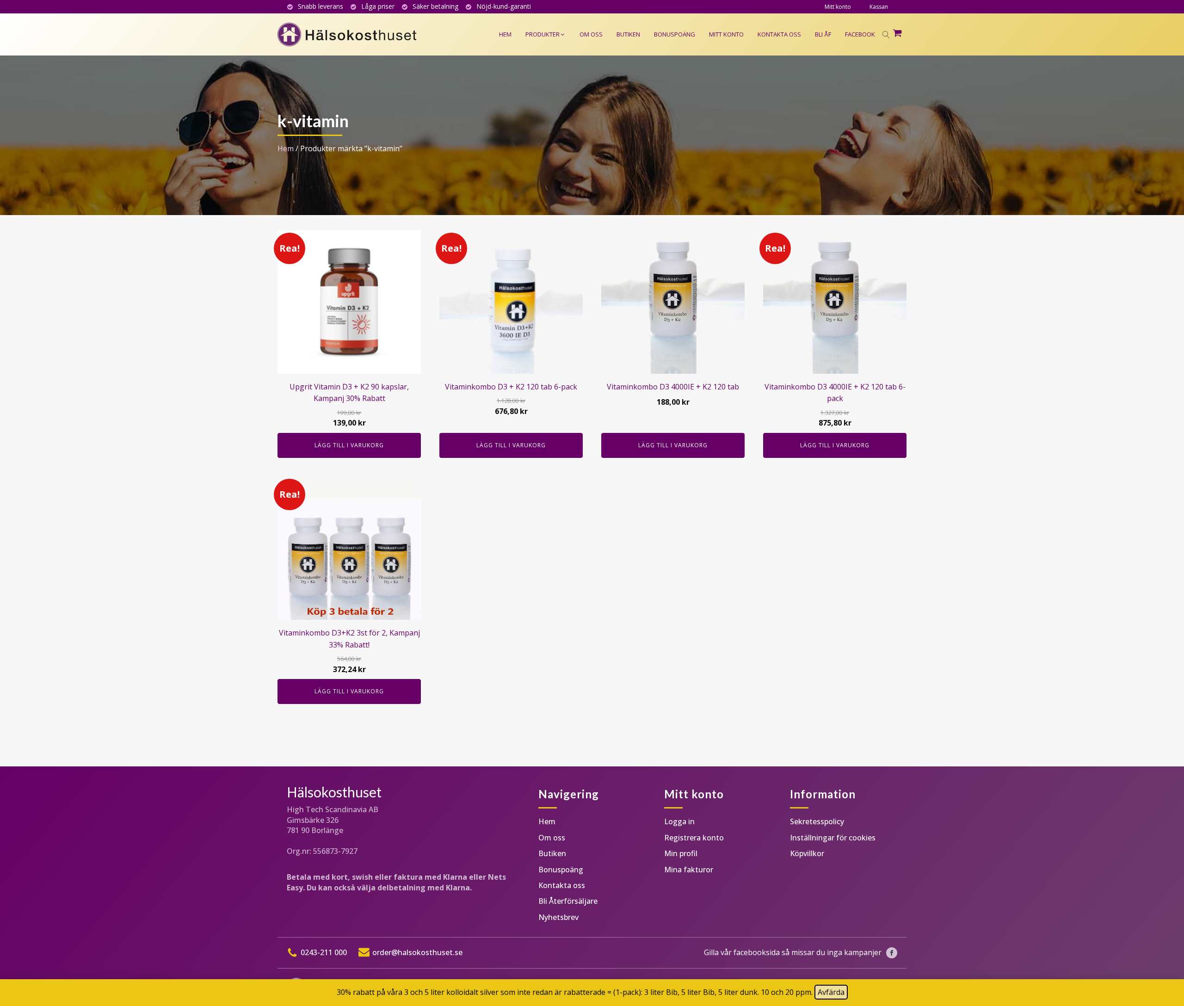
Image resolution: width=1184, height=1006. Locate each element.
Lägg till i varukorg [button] (349, 445)
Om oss (551, 838)
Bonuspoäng (560, 869)
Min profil (680, 853)
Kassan (879, 7)
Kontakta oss (561, 885)
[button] (545, 34)
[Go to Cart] (899, 34)
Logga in (679, 821)
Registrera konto (694, 838)
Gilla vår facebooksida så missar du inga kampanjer (793, 952)
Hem (286, 148)
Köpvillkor (807, 853)
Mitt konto (838, 7)
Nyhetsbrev (558, 917)
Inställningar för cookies (833, 838)
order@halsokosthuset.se (417, 952)
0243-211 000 (324, 952)
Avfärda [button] (831, 992)
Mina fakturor (688, 869)
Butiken (552, 853)
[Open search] (886, 35)
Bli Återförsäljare (568, 901)
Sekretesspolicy (817, 821)
